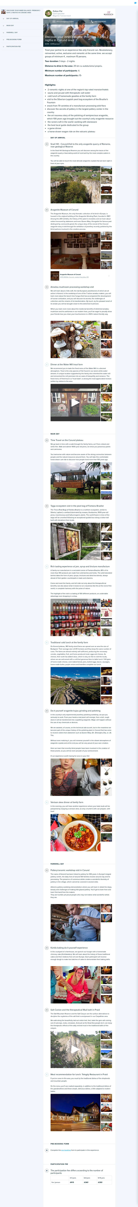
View (55, 276)
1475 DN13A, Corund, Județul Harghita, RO (74, 277)
